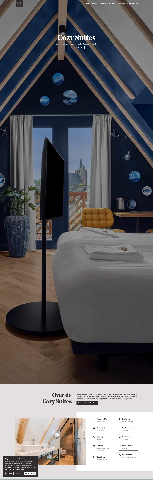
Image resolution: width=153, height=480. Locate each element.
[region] (20, 466)
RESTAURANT (112, 3)
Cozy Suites (76, 38)
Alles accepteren (30, 473)
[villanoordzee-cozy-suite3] (50, 465)
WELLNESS (122, 3)
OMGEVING (102, 3)
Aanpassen (9, 473)
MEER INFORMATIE (76, 48)
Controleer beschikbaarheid (87, 403)
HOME (87, 3)
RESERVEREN (131, 3)
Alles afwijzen (19, 473)
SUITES (94, 3)
